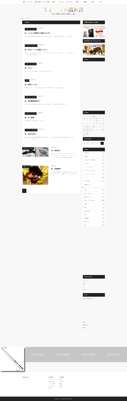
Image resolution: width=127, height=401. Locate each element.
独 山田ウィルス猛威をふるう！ (37, 49)
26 (103, 129)
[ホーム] (24, 2)
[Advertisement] (94, 87)
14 (87, 126)
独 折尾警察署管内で (32, 101)
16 (93, 126)
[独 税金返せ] (35, 152)
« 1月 (84, 134)
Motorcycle (93, 152)
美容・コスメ (93, 221)
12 (103, 123)
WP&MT (93, 156)
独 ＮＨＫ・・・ (31, 68)
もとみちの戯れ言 (62, 398)
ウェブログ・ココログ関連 (94, 159)
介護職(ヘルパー (87, 184)
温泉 (94, 207)
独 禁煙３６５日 (31, 84)
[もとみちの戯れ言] (63, 11)
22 (90, 129)
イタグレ (84, 289)
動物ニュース (26, 166)
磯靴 (77, 1)
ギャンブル (94, 163)
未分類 (93, 204)
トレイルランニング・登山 (94, 170)
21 (87, 129)
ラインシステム (69, 1)
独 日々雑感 (29, 117)
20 (84, 129)
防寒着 (85, 1)
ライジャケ (61, 1)
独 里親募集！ (56, 169)
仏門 (93, 189)
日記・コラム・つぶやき (30, 29)
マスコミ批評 (94, 181)
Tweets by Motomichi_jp (87, 298)
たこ (84, 286)
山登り (93, 1)
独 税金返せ (56, 150)
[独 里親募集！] (35, 175)
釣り (94, 225)
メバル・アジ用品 (45, 1)
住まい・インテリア (93, 193)
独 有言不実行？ (31, 134)
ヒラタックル (29, 1)
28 (87, 132)
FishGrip (53, 1)
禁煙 (27, 80)
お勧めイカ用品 (38, 1)
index (84, 283)
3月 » (87, 134)
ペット (94, 177)
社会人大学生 (94, 211)
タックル (84, 281)
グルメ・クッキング (93, 167)
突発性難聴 (94, 218)
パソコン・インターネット (31, 45)
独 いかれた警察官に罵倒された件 (37, 33)
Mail (101, 1)
